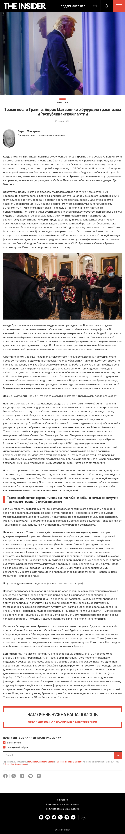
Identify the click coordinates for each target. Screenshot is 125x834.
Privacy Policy (9, 764)
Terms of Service (21, 764)
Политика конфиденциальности (62, 808)
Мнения (62, 102)
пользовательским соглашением (41, 762)
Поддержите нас (73, 6)
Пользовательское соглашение (62, 804)
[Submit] (118, 755)
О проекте (62, 799)
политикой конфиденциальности (69, 762)
